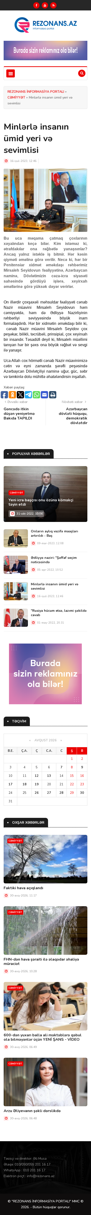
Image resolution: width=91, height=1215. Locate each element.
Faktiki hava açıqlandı (23, 888)
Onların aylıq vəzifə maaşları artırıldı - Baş (54, 533)
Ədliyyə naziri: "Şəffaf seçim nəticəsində (54, 559)
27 (49, 793)
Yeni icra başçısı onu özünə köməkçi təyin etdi (40, 502)
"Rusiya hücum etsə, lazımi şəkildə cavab (59, 612)
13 (49, 776)
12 (37, 776)
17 (10, 784)
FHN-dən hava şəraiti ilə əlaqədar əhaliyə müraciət (41, 961)
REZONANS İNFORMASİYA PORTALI (36, 91)
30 (82, 793)
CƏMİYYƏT (16, 97)
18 (24, 784)
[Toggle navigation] (10, 73)
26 (37, 793)
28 (61, 793)
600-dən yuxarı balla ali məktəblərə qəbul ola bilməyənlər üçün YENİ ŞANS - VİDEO (43, 1037)
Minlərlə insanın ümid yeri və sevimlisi (54, 586)
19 (37, 784)
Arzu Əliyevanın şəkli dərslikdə (32, 1111)
